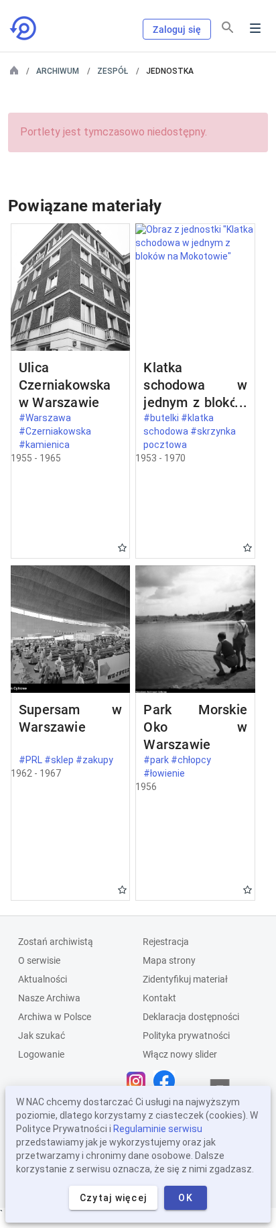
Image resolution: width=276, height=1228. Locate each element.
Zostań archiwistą (55, 941)
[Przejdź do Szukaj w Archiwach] (24, 28)
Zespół (112, 71)
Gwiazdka (122, 547)
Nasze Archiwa (49, 998)
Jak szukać (41, 1035)
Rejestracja (166, 941)
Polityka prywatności (186, 1035)
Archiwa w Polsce (54, 1016)
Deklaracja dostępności (191, 1016)
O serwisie (39, 960)
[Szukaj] (228, 27)
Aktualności (42, 979)
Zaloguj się (177, 29)
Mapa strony (169, 960)
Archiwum (57, 71)
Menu (255, 28)
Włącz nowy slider (180, 1054)
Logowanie (41, 1054)
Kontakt (159, 998)
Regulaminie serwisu (157, 1128)
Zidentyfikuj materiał (185, 979)
